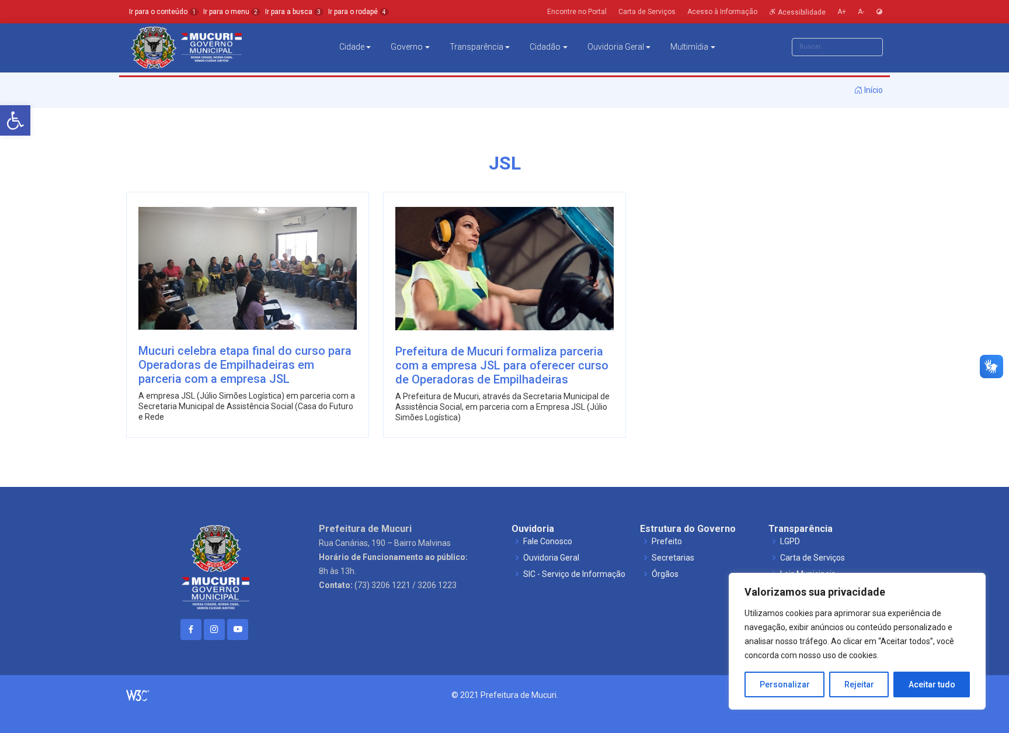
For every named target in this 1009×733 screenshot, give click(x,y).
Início (872, 90)
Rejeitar (859, 684)
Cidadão (545, 46)
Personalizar (785, 684)
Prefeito (667, 541)
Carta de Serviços (812, 558)
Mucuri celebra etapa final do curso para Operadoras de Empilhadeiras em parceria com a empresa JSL (245, 365)
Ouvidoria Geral (615, 46)
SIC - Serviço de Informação (574, 574)
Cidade (351, 46)
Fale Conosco (547, 541)
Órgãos (665, 574)
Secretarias (673, 558)
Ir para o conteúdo (162, 12)
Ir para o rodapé (357, 12)
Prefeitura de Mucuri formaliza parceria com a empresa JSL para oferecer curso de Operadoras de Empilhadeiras (501, 365)
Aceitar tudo (932, 684)
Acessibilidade (801, 11)
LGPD (790, 541)
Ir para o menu (230, 12)
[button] (15, 120)
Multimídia (689, 46)
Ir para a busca (293, 12)
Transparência (476, 46)
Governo (407, 46)
